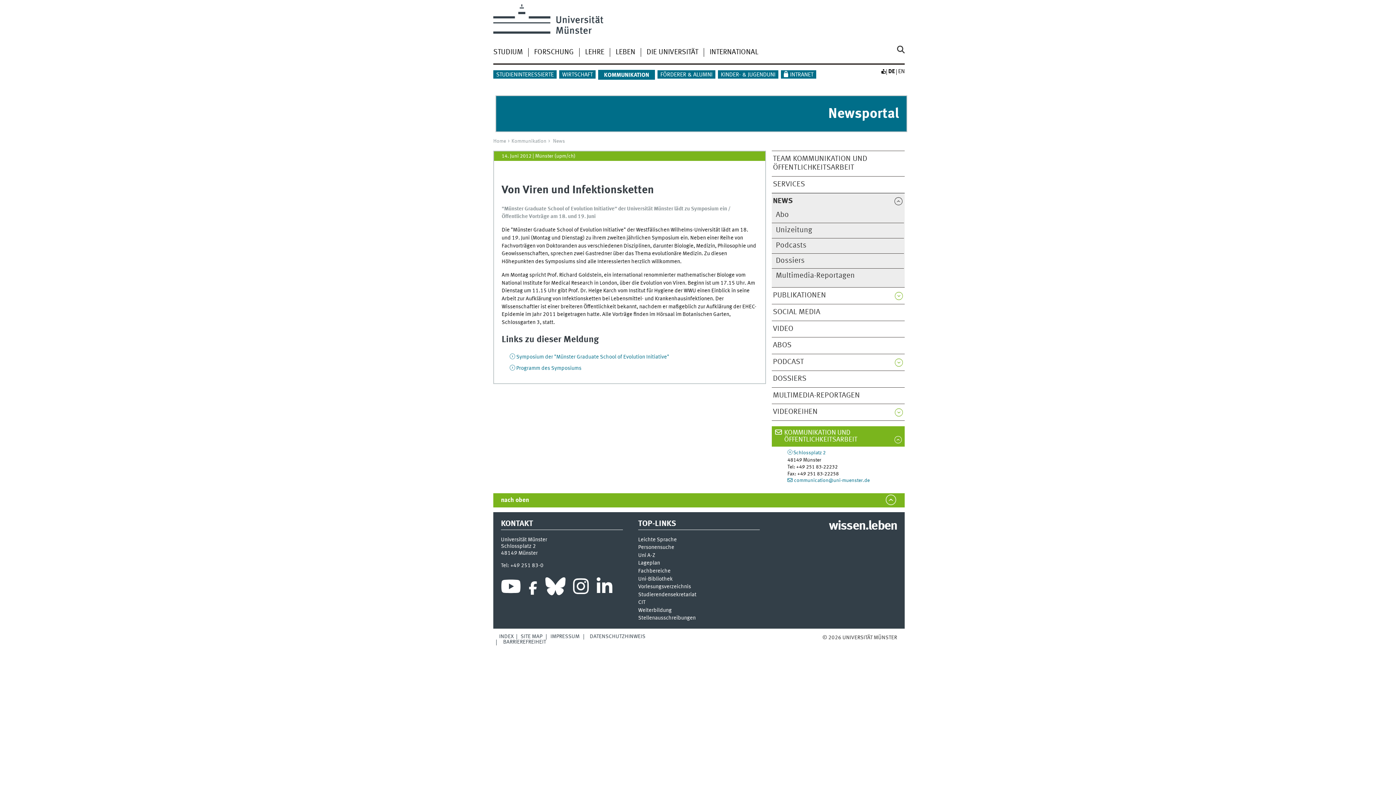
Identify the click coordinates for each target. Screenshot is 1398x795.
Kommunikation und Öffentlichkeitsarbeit (820, 436)
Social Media (796, 312)
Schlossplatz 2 (809, 452)
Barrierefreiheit (524, 642)
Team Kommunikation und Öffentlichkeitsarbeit (820, 163)
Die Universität (672, 52)
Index (506, 637)
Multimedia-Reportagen (815, 276)
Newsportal (863, 114)
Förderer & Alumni (686, 75)
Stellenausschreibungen (667, 618)
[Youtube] (511, 588)
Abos (782, 345)
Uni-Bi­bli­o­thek (655, 579)
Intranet (801, 75)
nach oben (515, 500)
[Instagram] (581, 588)
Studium (508, 52)
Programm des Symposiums (548, 368)
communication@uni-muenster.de (832, 480)
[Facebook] (533, 588)
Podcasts (791, 245)
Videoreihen (795, 412)
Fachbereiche (654, 571)
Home (499, 141)
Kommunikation (529, 141)
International (734, 52)
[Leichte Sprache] (883, 72)
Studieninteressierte (525, 75)
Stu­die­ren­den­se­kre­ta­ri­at (667, 595)
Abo (782, 215)
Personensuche (656, 547)
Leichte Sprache (657, 540)
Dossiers (790, 261)
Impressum (565, 637)
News (559, 141)
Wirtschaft (577, 75)
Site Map (531, 637)
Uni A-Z (646, 555)
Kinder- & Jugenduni (748, 75)
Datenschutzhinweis (617, 637)
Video (783, 329)
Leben (625, 52)
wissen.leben (863, 526)
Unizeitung (794, 230)
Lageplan (649, 563)
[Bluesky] (555, 588)
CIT (641, 602)
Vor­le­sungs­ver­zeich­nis (664, 587)
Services (789, 184)
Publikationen (799, 295)
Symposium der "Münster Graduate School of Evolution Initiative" (592, 357)
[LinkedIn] (604, 588)
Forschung (554, 52)
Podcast (788, 362)
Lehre (594, 52)
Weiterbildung (655, 610)
